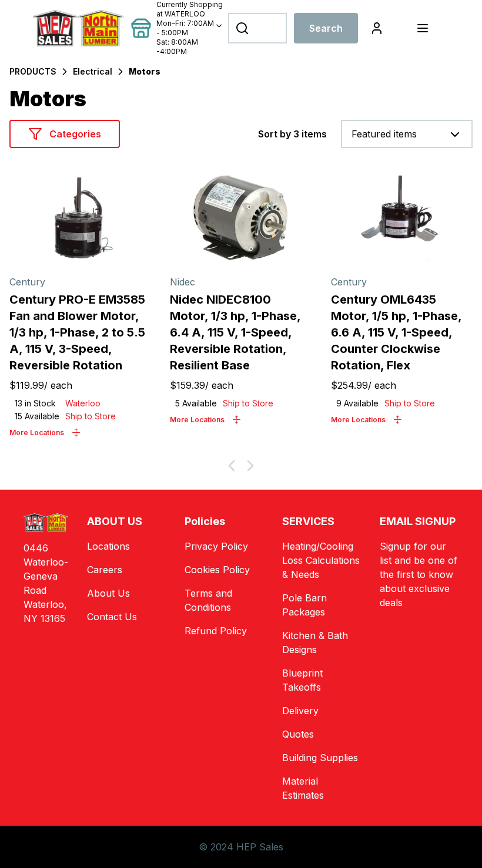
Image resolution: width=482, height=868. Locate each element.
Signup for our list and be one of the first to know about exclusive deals (418, 574)
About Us (108, 593)
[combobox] (407, 134)
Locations (108, 546)
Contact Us (112, 617)
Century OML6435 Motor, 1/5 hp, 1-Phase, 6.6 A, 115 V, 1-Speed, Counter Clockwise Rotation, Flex (396, 332)
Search (326, 28)
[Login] (377, 28)
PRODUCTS (32, 71)
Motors (144, 71)
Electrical (92, 71)
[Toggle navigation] (422, 28)
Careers (104, 570)
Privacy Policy (216, 546)
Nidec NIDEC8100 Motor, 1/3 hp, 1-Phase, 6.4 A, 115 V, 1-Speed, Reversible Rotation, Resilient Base (235, 332)
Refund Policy (216, 631)
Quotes (298, 734)
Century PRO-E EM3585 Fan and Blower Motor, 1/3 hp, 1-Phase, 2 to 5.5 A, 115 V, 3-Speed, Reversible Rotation (77, 332)
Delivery (300, 710)
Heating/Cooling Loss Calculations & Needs (321, 560)
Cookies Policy (217, 570)
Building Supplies (320, 757)
